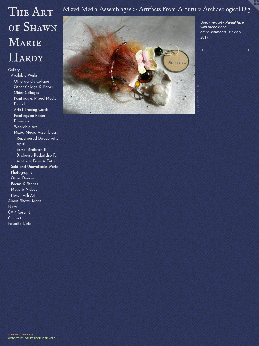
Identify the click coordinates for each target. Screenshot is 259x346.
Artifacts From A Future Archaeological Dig (38, 161)
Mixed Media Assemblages (36, 133)
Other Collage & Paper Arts (36, 87)
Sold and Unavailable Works (34, 167)
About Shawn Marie (25, 201)
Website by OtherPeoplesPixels (31, 338)
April (21, 144)
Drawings (21, 121)
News (12, 207)
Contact (14, 218)
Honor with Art (23, 196)
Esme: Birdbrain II (31, 150)
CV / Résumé (19, 213)
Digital (19, 104)
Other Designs (23, 178)
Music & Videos (24, 190)
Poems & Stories (24, 184)
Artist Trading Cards (31, 110)
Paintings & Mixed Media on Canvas (36, 99)
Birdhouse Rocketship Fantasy (38, 156)
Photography (21, 173)
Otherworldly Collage (31, 82)
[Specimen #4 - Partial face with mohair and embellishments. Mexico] (129, 65)
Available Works (24, 76)
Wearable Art (25, 127)
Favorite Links (19, 224)
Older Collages (26, 93)
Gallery (14, 70)
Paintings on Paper (29, 116)
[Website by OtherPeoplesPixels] (249, 10)
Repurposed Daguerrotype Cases (38, 139)
